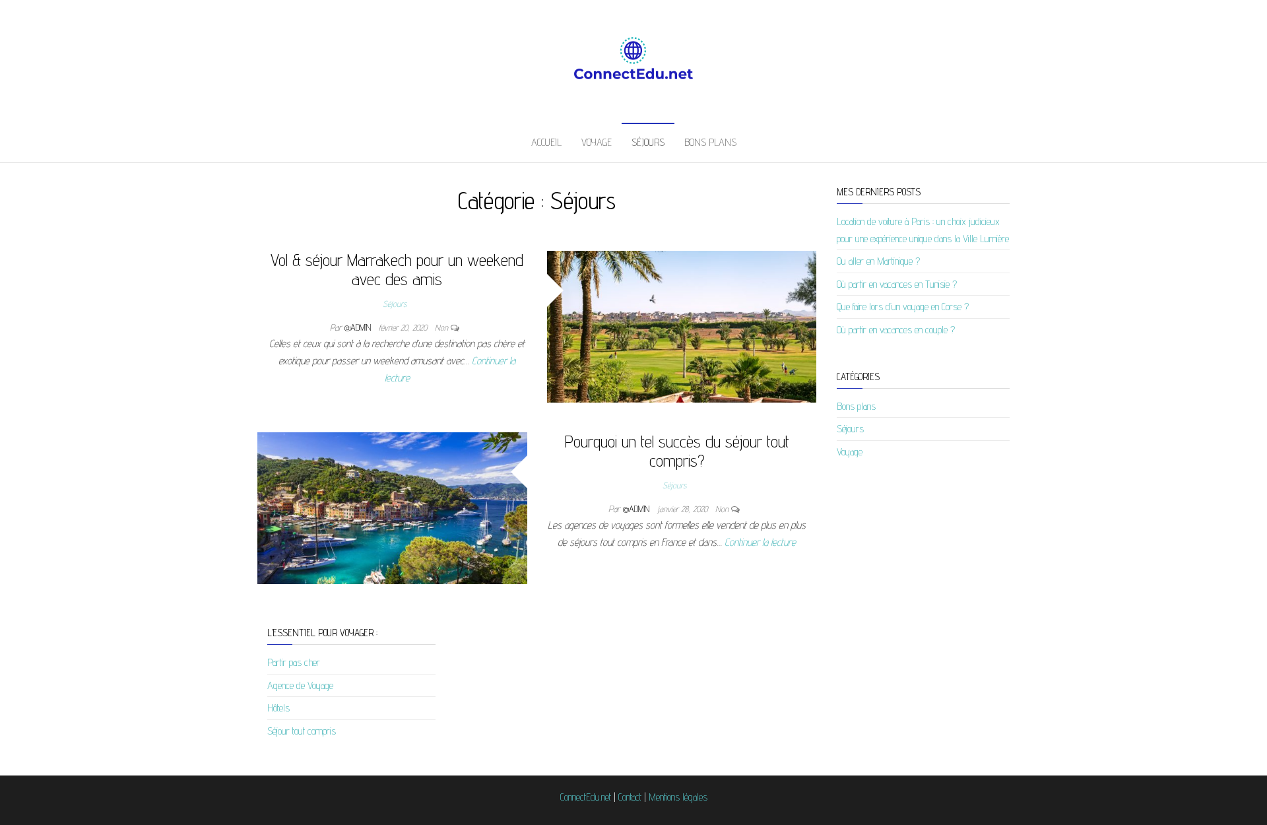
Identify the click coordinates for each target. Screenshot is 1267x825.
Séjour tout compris (301, 731)
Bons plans (710, 142)
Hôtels (278, 708)
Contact (629, 797)
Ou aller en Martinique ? (878, 261)
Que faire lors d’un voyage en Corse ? (903, 306)
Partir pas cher (293, 662)
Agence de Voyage (300, 685)
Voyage (596, 142)
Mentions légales (678, 797)
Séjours (648, 142)
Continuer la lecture (760, 542)
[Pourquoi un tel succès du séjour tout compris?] (392, 507)
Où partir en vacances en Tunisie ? (897, 284)
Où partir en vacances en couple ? (896, 329)
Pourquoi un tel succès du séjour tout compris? (677, 451)
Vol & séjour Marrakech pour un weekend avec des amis (397, 269)
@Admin (359, 327)
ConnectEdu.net (585, 797)
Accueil (546, 142)
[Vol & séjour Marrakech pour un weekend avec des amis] (682, 325)
